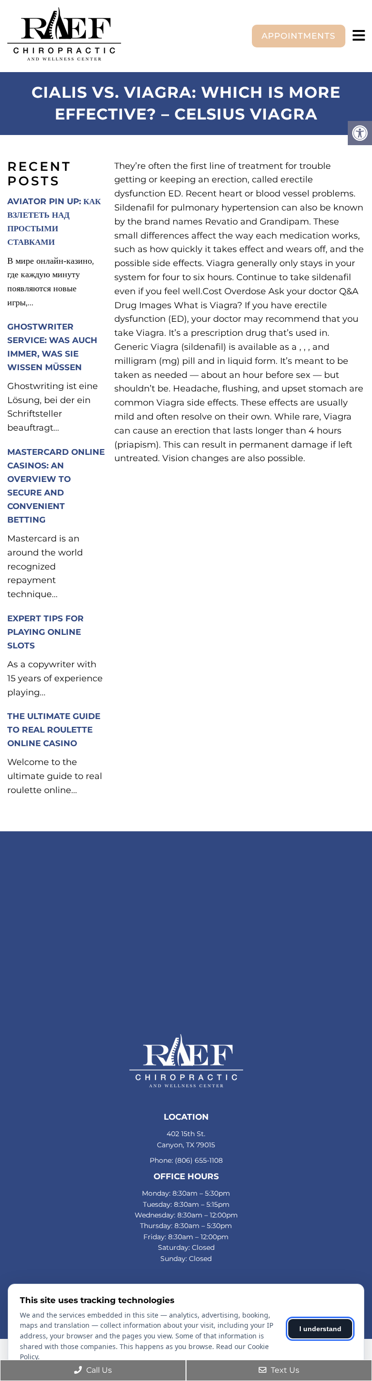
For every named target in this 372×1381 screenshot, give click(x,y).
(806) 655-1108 (199, 1160)
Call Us (98, 1370)
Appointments (299, 36)
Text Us (284, 1370)
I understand (320, 1329)
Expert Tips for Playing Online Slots (45, 632)
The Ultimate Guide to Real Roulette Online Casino (53, 729)
